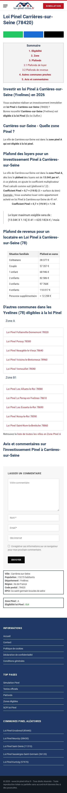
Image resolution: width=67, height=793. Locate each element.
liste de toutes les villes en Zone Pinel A (39, 434)
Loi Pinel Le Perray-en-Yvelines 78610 (26, 398)
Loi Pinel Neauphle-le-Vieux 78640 (24, 350)
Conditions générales (13, 661)
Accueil (6, 636)
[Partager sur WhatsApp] (13, 34)
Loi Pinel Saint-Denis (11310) (17, 746)
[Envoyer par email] (54, 34)
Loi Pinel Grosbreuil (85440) (17, 730)
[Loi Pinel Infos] (24, 6)
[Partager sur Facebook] (33, 34)
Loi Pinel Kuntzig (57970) (16, 762)
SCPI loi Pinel (9, 707)
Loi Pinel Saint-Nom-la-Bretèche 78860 (27, 425)
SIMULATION (53, 6)
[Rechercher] (40, 6)
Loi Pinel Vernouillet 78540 (20, 368)
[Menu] (5, 6)
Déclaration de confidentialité (18, 654)
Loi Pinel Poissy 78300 (18, 341)
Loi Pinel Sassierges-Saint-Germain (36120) (25, 754)
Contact (7, 642)
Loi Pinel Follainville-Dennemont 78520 (27, 332)
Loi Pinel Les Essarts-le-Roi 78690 (24, 407)
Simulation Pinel (11, 682)
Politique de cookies (13, 648)
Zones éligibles (10, 701)
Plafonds (7, 695)
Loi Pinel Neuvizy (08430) (16, 738)
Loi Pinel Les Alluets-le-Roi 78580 (24, 389)
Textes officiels (10, 689)
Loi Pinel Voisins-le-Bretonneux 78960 (26, 359)
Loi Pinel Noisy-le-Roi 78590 (21, 416)
